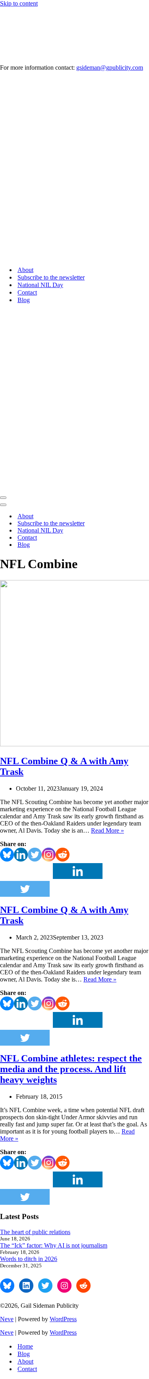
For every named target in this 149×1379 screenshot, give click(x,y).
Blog (23, 300)
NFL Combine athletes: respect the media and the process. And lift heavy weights (71, 1069)
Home (25, 1346)
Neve (7, 1319)
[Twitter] (35, 855)
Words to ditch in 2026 (28, 1258)
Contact (27, 292)
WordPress (63, 1319)
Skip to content (19, 3)
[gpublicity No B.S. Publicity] (74, 169)
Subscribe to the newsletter (51, 277)
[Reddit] (63, 855)
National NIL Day (40, 285)
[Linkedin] (21, 855)
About (25, 269)
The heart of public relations (35, 1232)
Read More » (107, 830)
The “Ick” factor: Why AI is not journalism (53, 1245)
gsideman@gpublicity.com (109, 67)
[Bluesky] (7, 855)
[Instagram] (49, 855)
